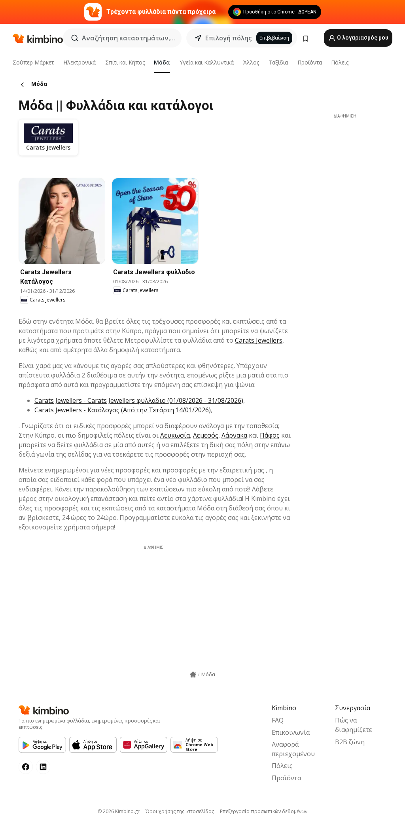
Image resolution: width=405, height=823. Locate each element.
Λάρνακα (234, 435)
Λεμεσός (205, 435)
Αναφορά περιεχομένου (293, 749)
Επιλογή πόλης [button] (228, 38)
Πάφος (270, 435)
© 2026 (119, 811)
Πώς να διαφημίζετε (353, 725)
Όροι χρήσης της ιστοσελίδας (180, 811)
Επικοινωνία (291, 732)
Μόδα (162, 62)
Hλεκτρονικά (79, 62)
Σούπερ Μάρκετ (33, 62)
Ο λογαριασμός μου (362, 37)
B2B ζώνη (350, 742)
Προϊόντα (309, 62)
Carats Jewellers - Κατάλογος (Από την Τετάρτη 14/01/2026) (122, 410)
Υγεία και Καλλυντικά (207, 62)
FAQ (278, 720)
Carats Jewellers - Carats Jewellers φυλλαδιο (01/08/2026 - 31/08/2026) (138, 400)
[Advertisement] (155, 605)
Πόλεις (339, 62)
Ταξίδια (278, 62)
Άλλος (251, 62)
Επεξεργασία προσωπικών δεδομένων (263, 811)
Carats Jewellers (258, 340)
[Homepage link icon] (193, 674)
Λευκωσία (175, 435)
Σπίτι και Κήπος (125, 62)
